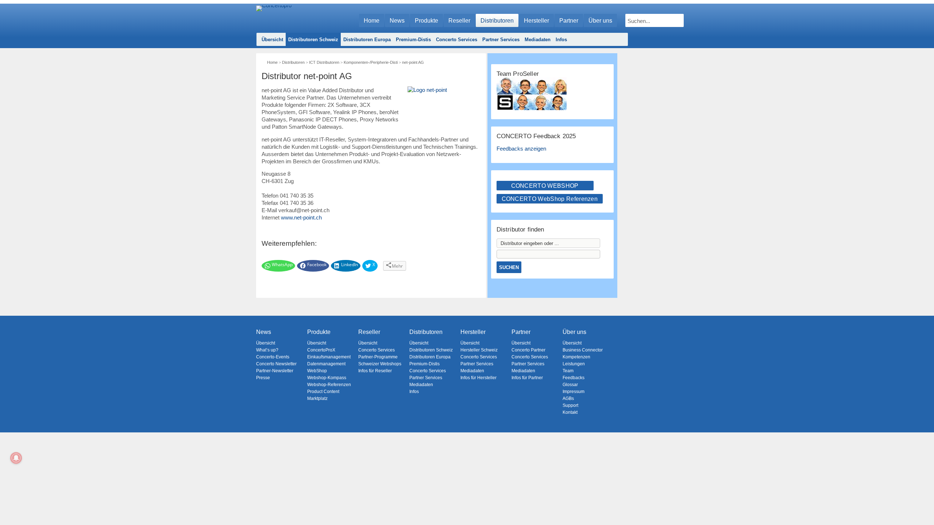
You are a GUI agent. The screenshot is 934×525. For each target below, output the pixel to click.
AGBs (568, 398)
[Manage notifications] (16, 458)
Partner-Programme (378, 356)
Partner (568, 21)
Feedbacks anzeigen (521, 148)
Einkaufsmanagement (329, 356)
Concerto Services (456, 39)
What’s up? (267, 350)
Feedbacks (573, 377)
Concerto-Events (272, 356)
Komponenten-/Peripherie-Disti (371, 62)
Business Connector (583, 350)
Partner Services (501, 39)
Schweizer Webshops (379, 363)
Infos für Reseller (375, 370)
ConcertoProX (321, 350)
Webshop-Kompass (326, 377)
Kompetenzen (576, 356)
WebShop (317, 370)
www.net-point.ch (301, 217)
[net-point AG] (444, 103)
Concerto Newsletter (276, 363)
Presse (263, 377)
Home (371, 21)
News (397, 21)
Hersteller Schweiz (479, 350)
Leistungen (574, 363)
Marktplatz (317, 398)
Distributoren (497, 21)
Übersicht (272, 39)
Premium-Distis (413, 39)
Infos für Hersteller (478, 377)
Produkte (426, 21)
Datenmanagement (326, 363)
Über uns (600, 21)
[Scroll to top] (923, 506)
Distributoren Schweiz (313, 39)
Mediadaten (538, 39)
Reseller (459, 21)
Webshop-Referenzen (329, 384)
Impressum (573, 391)
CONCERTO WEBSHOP (545, 186)
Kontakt (570, 412)
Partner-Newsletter (274, 370)
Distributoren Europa (367, 39)
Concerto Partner (528, 350)
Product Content (323, 391)
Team (568, 370)
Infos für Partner (527, 377)
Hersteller (536, 21)
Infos (561, 39)
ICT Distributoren (324, 62)
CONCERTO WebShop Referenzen (550, 199)
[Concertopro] (274, 16)
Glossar (570, 384)
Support (570, 405)
